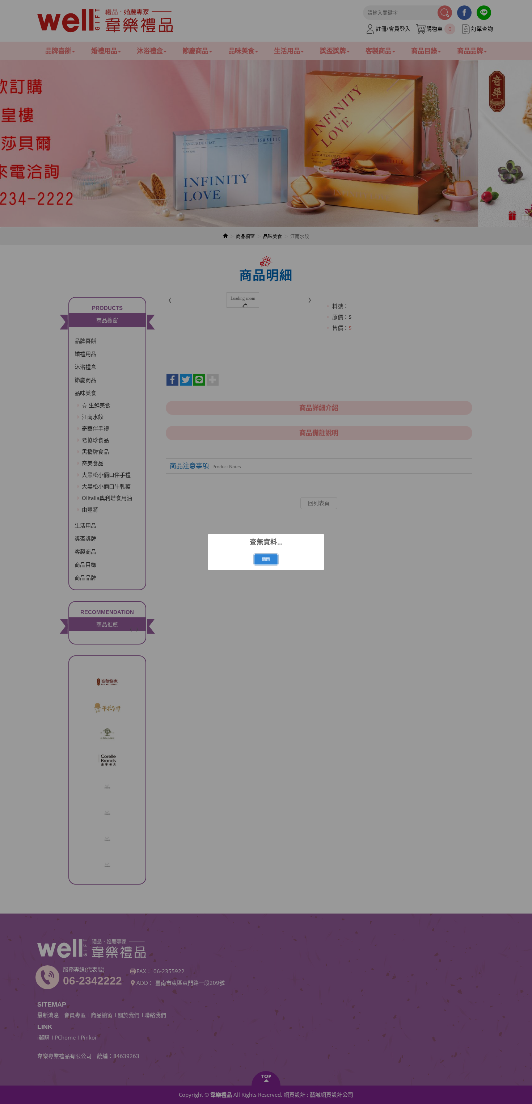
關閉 (266, 559)
